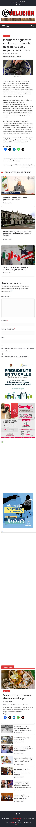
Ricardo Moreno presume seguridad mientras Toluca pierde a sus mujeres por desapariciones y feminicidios (23, 784)
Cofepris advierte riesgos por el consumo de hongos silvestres (17, 698)
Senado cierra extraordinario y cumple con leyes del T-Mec (15, 268)
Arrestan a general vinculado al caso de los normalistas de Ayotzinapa (16, 160)
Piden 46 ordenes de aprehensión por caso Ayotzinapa (16, 198)
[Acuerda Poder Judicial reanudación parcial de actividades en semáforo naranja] (18, 210)
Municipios (6, 36)
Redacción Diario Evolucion (21, 705)
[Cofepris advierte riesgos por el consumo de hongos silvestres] (18, 679)
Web (2, 337)
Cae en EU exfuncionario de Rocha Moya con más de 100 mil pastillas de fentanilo (23, 748)
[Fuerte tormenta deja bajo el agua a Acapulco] (7, 740)
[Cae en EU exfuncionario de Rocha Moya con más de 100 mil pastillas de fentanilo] (7, 750)
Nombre (4, 320)
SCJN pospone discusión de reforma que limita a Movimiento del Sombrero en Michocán (22, 771)
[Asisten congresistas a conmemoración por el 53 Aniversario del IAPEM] (7, 798)
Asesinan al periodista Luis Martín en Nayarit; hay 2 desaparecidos (18, 166)
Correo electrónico (8, 329)
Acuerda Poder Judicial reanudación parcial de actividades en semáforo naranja (17, 233)
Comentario (5, 296)
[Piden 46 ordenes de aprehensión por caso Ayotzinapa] (18, 177)
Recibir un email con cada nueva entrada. (15, 356)
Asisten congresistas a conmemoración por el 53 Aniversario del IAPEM (21, 797)
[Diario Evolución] (3, 26)
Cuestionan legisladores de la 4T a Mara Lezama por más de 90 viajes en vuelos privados (23, 760)
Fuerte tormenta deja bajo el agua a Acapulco (22, 738)
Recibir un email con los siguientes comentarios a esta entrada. (17, 349)
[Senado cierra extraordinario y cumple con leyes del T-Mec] (18, 246)
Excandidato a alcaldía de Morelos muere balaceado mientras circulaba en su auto (23, 728)
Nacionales (6, 691)
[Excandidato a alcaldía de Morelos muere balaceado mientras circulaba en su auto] (7, 730)
